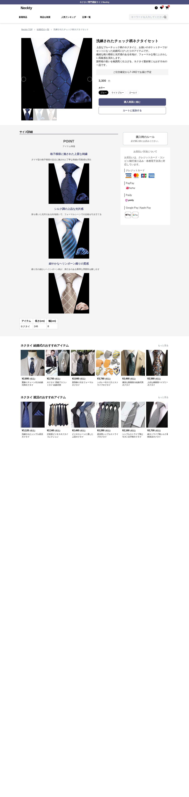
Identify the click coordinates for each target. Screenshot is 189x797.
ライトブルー (117, 92)
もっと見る (163, 345)
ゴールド (133, 92)
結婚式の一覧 (43, 29)
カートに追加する (132, 110)
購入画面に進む (132, 102)
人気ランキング (68, 17)
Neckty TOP (26, 29)
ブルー (103, 92)
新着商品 (23, 17)
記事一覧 (86, 17)
